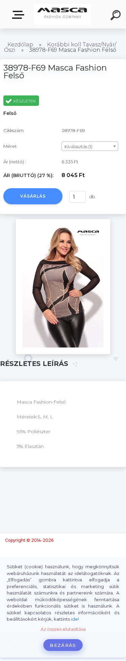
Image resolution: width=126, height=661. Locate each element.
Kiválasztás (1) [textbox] (78, 146)
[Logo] (62, 14)
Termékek (19, 15)
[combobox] (89, 146)
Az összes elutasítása (63, 629)
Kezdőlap (20, 44)
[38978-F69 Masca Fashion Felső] (63, 221)
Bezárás (63, 645)
